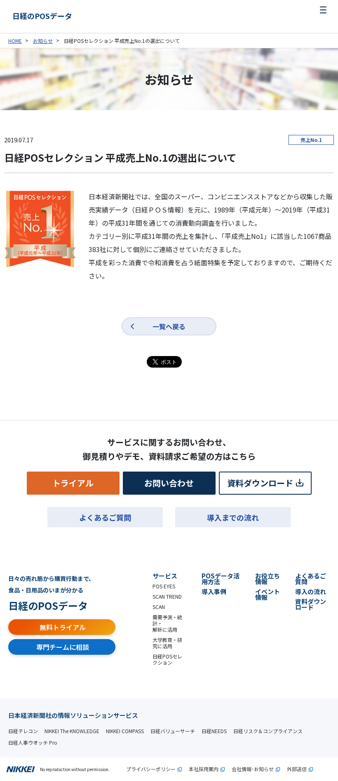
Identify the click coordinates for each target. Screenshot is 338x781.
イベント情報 (267, 594)
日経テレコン (23, 730)
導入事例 (214, 591)
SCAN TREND (167, 596)
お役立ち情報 (267, 578)
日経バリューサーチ (172, 730)
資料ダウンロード (260, 483)
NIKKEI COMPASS (125, 730)
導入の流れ (310, 591)
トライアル (73, 483)
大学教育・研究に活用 (167, 642)
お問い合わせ (169, 483)
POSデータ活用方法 (220, 578)
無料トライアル (63, 627)
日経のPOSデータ (42, 15)
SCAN (159, 606)
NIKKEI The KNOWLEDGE (72, 730)
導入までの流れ (233, 517)
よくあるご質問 (105, 517)
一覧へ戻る (169, 326)
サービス (165, 575)
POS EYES (164, 586)
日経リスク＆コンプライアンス (268, 730)
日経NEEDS (214, 730)
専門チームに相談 (62, 647)
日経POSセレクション (167, 659)
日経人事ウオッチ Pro (32, 742)
